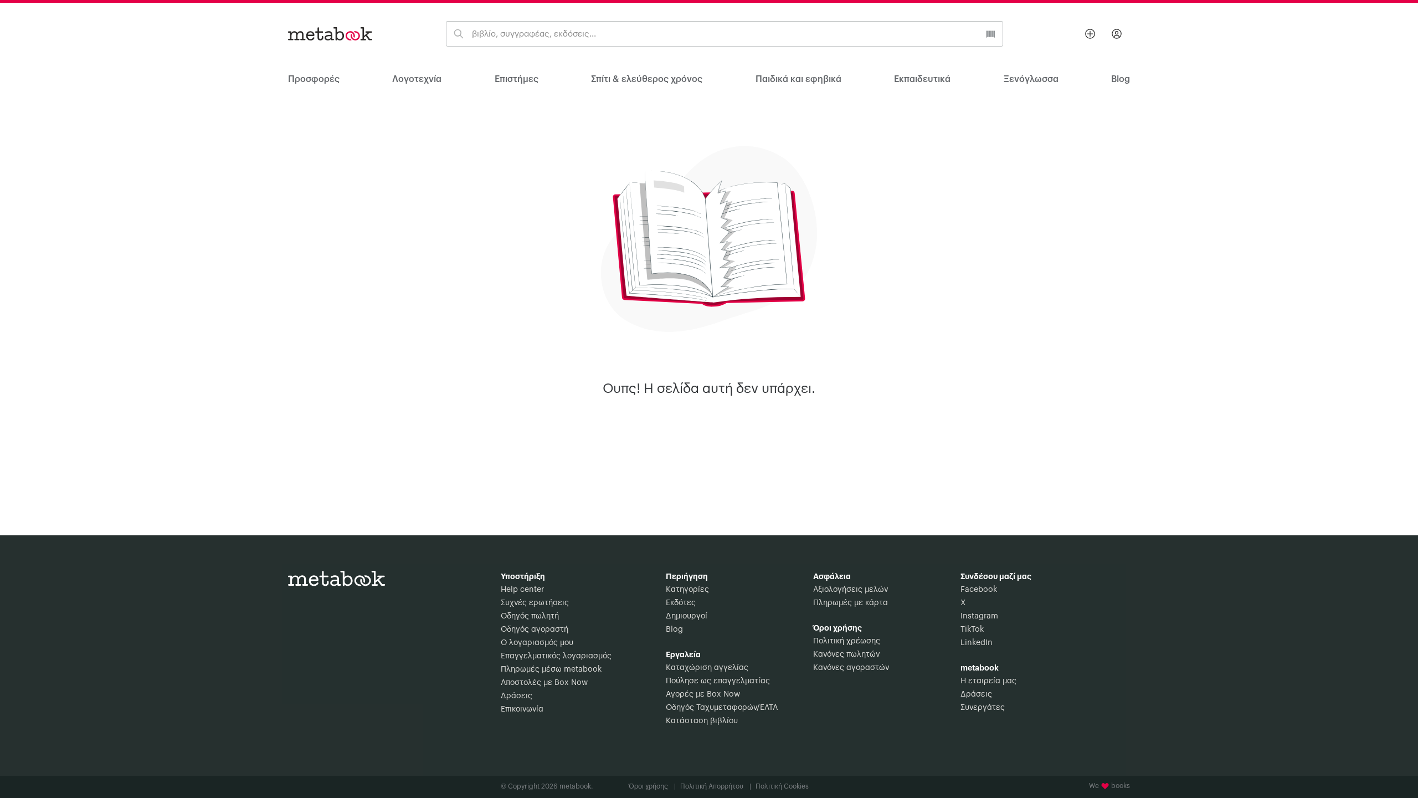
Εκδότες (681, 603)
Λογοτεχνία (416, 79)
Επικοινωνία (522, 709)
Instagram (979, 616)
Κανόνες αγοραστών (851, 668)
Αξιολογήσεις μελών (850, 590)
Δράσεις (516, 696)
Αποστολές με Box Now (544, 683)
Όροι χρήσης (652, 786)
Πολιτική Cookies (782, 786)
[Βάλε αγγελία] (1090, 34)
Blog (674, 629)
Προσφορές (314, 79)
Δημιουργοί (686, 616)
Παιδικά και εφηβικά (798, 79)
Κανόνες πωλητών (846, 654)
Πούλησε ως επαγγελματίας (718, 681)
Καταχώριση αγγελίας (707, 668)
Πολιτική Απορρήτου (715, 786)
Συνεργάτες (982, 708)
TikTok (972, 629)
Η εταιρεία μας (988, 681)
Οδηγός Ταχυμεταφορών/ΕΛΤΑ (722, 708)
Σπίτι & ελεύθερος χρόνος (646, 79)
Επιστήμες (516, 79)
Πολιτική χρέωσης (846, 641)
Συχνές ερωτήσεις (535, 603)
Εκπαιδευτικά (922, 79)
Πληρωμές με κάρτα (850, 603)
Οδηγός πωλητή (530, 616)
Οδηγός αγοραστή (534, 629)
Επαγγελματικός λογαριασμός (556, 656)
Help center (522, 590)
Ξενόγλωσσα (1031, 79)
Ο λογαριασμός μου (537, 643)
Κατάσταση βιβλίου (702, 721)
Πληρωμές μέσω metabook (551, 669)
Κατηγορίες (687, 590)
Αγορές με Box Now (703, 694)
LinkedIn (976, 643)
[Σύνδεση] (1116, 34)
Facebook (978, 590)
